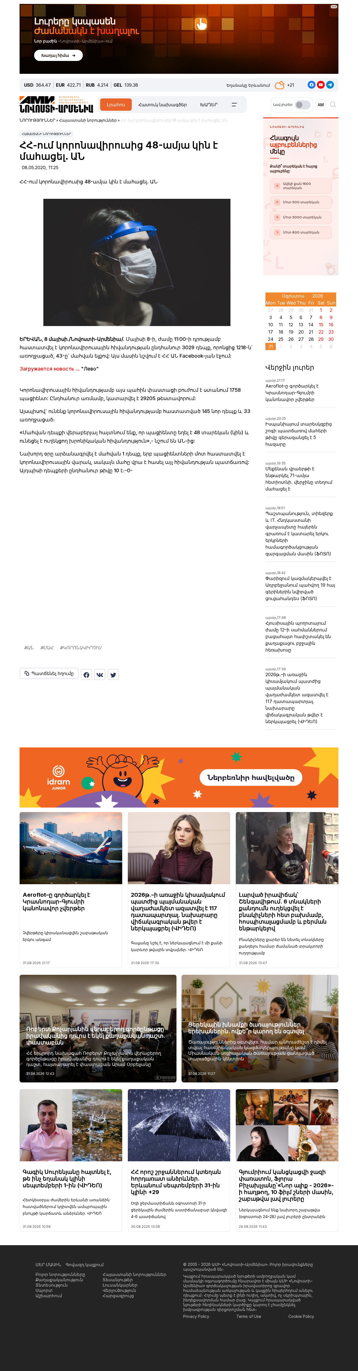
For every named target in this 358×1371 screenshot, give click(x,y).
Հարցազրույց (118, 1295)
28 (311, 339)
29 (321, 339)
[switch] (302, 104)
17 (270, 332)
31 (270, 346)
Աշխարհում (49, 1295)
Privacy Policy (196, 1316)
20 (301, 332)
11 (281, 324)
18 (281, 332)
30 (331, 339)
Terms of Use (248, 1316)
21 (311, 332)
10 (270, 324)
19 (291, 332)
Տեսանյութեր (118, 1279)
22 (321, 332)
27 (301, 339)
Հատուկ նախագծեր (162, 104)
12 (291, 324)
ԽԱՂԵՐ (209, 104)
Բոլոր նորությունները (60, 1274)
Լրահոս (116, 104)
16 (331, 324)
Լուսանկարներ (120, 1285)
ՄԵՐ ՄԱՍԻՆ (48, 1264)
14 (311, 324)
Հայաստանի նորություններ (46, 134)
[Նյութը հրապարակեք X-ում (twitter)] (113, 674)
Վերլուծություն (119, 1290)
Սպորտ (44, 1290)
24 (271, 339)
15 (321, 324)
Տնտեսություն (52, 1285)
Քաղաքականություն (59, 1279)
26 (291, 339)
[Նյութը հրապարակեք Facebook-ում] (86, 674)
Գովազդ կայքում (85, 1264)
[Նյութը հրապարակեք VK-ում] (99, 674)
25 (280, 339)
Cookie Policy (301, 1316)
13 (301, 324)
